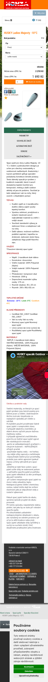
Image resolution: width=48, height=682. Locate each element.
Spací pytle (17, 613)
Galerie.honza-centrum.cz (18, 584)
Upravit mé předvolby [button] (29, 676)
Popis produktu (24, 130)
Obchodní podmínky (17, 576)
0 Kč (37, 20)
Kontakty (20, 579)
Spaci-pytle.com (15, 591)
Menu (9, 21)
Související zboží (24, 141)
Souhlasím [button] (29, 667)
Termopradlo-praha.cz (17, 595)
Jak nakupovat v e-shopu (26, 574)
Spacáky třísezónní (31, 613)
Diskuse (24, 151)
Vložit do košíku (34, 82)
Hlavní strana (5, 613)
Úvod (11, 574)
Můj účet (39, 14)
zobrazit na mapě (15, 561)
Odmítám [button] (29, 671)
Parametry (24, 136)
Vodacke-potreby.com (30, 591)
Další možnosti (23, 156)
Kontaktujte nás (17, 571)
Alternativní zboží (24, 146)
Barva (7, 53)
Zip (6, 43)
